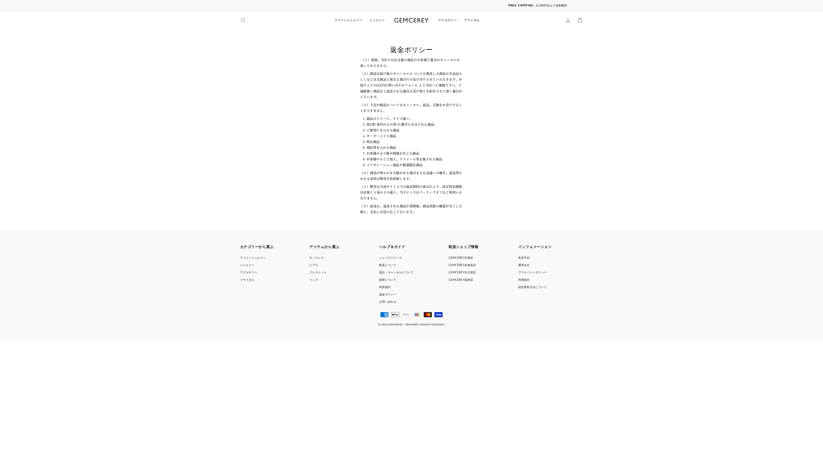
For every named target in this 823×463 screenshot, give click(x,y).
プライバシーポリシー (532, 272)
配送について (387, 265)
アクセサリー (447, 20)
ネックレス (316, 257)
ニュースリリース (390, 257)
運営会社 (524, 265)
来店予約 (524, 257)
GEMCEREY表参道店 (462, 265)
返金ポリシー (387, 294)
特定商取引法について (532, 287)
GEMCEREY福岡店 (461, 279)
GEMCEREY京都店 (461, 257)
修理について (387, 279)
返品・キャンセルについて (396, 272)
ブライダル (471, 20)
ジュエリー (377, 20)
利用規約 (385, 287)
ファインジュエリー (348, 20)
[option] (411, 5)
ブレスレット (318, 272)
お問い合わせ (387, 301)
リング (313, 279)
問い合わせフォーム (403, 85)
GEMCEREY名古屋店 (462, 272)
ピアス (313, 265)
